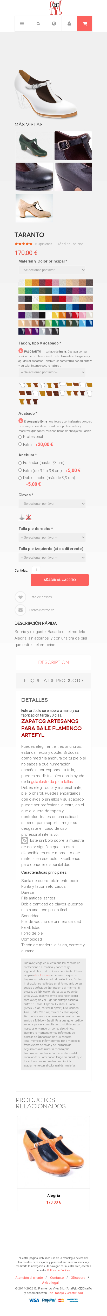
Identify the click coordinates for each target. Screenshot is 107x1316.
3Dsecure (78, 1278)
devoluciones (43, 975)
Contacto (57, 1278)
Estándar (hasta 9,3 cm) (43, 462)
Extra (38, 444)
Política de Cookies (58, 1270)
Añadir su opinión (70, 244)
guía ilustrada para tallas (52, 781)
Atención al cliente (29, 1278)
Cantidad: (21, 570)
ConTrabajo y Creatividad (65, 1293)
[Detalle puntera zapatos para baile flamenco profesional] (34, 177)
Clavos (25, 495)
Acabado (27, 413)
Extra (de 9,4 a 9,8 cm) (52, 470)
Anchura (27, 455)
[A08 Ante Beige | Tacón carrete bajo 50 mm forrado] (34, 208)
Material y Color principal (42, 261)
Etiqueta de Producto (53, 680)
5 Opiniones (43, 244)
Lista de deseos (40, 597)
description (53, 662)
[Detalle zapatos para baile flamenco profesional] (73, 177)
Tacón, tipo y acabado (39, 343)
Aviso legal (50, 1283)
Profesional (33, 436)
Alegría (53, 1195)
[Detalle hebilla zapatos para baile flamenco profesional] (73, 146)
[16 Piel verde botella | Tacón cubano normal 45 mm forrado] (34, 146)
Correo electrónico (41, 610)
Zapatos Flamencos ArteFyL (54, 8)
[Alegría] (53, 1152)
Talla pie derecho (35, 528)
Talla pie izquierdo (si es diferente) (50, 548)
